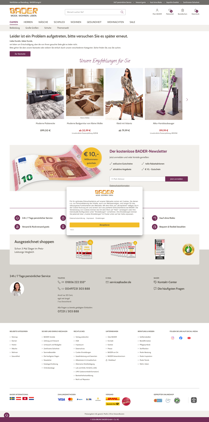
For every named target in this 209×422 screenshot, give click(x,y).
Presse (110, 348)
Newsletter (47, 360)
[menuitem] (14, 22)
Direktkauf (112, 360)
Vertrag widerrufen (82, 337)
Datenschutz (80, 348)
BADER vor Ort (113, 352)
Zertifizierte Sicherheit (51, 348)
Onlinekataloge (49, 368)
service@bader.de (120, 282)
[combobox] (95, 12)
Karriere (110, 345)
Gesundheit (16, 356)
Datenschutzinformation (120, 185)
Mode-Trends (144, 360)
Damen (14, 341)
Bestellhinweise (145, 341)
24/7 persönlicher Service (122, 2)
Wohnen (15, 352)
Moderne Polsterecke (45, 123)
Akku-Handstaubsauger (163, 123)
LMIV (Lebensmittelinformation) (87, 371)
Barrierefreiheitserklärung (84, 375)
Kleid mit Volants (124, 123)
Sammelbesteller (50, 352)
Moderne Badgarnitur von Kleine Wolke (85, 123)
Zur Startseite (20, 54)
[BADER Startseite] (24, 12)
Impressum (80, 345)
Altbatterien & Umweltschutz (86, 360)
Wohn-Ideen (144, 364)
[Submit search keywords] (122, 12)
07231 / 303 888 (68, 311)
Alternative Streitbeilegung (85, 364)
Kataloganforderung (51, 364)
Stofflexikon (144, 348)
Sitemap (15, 337)
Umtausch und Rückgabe (52, 345)
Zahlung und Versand (51, 341)
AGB (77, 341)
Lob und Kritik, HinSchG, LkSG (86, 368)
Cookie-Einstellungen (83, 352)
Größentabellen (145, 337)
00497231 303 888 (77, 288)
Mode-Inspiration (146, 356)
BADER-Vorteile (49, 337)
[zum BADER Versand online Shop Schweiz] (24, 398)
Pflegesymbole (145, 345)
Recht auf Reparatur (83, 379)
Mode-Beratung (145, 352)
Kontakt (110, 341)
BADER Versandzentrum (116, 356)
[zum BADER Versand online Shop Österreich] (18, 398)
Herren (14, 345)
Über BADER (112, 337)
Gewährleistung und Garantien (86, 356)
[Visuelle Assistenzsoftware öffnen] (192, 400)
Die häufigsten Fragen (51, 356)
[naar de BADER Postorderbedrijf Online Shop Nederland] (31, 398)
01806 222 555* (75, 282)
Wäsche (14, 348)
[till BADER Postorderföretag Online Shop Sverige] (12, 398)
